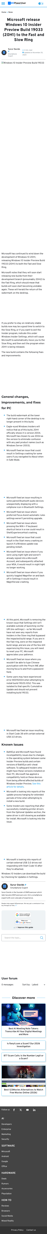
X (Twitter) (21, 1110)
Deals (4, 1178)
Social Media (7, 1216)
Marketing (6, 1134)
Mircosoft (6, 1151)
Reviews (5, 1206)
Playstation (7, 1193)
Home (4, 12)
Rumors (5, 1184)
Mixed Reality (8, 1221)
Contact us (31, 1230)
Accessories (7, 1188)
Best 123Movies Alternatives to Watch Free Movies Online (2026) (23, 1091)
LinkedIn (34, 1110)
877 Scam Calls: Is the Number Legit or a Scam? (23, 1057)
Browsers (6, 1211)
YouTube (27, 1110)
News (10, 12)
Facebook (14, 1110)
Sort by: (26, 984)
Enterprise (6, 1129)
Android (5, 1156)
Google (5, 1161)
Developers (7, 1124)
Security (5, 1139)
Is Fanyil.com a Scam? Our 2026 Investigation (23, 1045)
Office (4, 1166)
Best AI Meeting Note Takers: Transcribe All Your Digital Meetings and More (23, 1031)
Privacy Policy (17, 1230)
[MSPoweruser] (17, 3)
